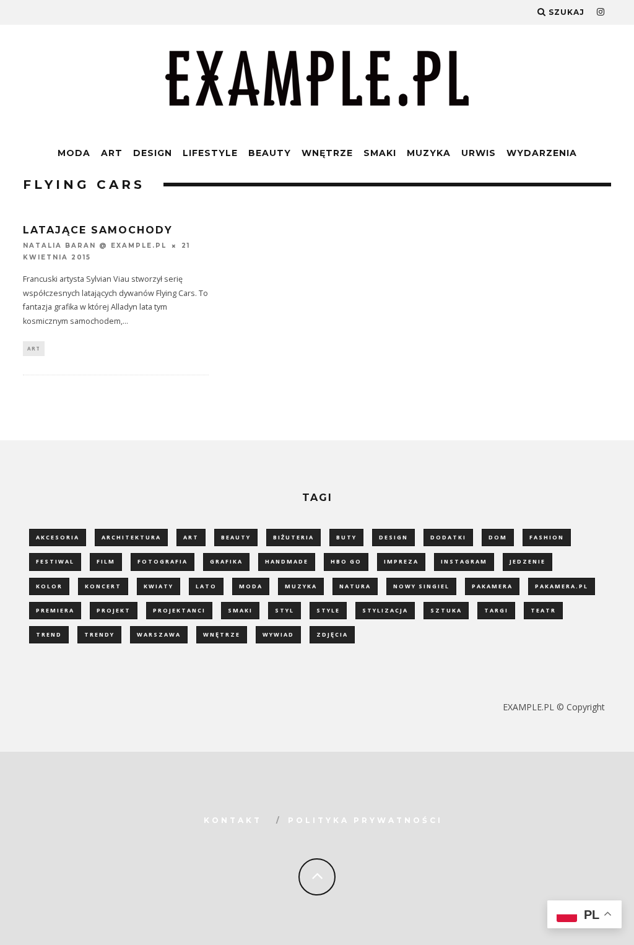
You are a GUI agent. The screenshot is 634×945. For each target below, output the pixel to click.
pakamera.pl (561, 586)
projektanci (179, 610)
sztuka (446, 610)
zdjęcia (332, 634)
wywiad (278, 634)
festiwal (55, 561)
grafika (226, 561)
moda (251, 586)
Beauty (269, 153)
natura (355, 586)
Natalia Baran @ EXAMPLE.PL (95, 246)
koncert (103, 586)
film (106, 561)
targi (496, 610)
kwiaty (158, 586)
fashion (546, 537)
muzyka (301, 586)
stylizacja (385, 610)
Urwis (478, 153)
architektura (131, 537)
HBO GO (346, 561)
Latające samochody (98, 230)
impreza (401, 561)
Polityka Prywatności (365, 820)
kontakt (233, 820)
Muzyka (429, 153)
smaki (240, 610)
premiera (55, 610)
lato (206, 586)
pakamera (492, 586)
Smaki (379, 153)
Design (152, 153)
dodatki (448, 537)
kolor (49, 586)
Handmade (286, 561)
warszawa (159, 634)
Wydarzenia (541, 153)
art (191, 537)
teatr (543, 610)
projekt (114, 610)
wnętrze (221, 634)
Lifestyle (210, 153)
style (328, 610)
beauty (236, 537)
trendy (99, 634)
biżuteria (293, 537)
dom (498, 537)
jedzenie (527, 561)
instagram (464, 561)
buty (346, 537)
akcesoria (57, 537)
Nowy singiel (421, 586)
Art (112, 153)
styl (284, 610)
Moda (74, 153)
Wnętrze (327, 153)
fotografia (162, 561)
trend (49, 634)
